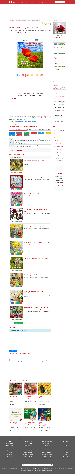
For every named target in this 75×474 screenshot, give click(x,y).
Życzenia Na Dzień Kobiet (28, 454)
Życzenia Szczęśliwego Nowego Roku (43, 423)
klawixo (56, 130)
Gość (55, 72)
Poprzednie (27, 40)
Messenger (19, 132)
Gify (24, 2)
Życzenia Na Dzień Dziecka (28, 458)
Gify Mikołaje (9, 452)
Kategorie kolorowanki (58, 146)
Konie (61, 188)
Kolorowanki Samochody (47, 449)
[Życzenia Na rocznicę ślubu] (15, 414)
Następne (33, 40)
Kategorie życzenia (58, 144)
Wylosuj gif (60, 35)
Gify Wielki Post (58, 85)
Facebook (12, 132)
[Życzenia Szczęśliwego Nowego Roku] (44, 414)
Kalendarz (66, 449)
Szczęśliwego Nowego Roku (59, 182)
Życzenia (28, 2)
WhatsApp (27, 132)
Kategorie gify (58, 143)
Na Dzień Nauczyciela (59, 180)
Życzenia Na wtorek (45, 117)
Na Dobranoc (61, 166)
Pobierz (20, 95)
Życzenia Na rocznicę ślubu (14, 423)
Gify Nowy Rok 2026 (58, 88)
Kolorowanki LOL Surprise (47, 454)
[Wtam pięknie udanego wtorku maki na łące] (30, 55)
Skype (12, 135)
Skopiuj (18, 129)
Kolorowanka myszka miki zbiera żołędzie (59, 62)
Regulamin (66, 452)
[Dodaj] (41, 2)
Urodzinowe (61, 176)
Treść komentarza (12, 341)
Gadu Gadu (48, 132)
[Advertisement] (37, 11)
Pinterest (19, 135)
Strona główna (65, 441)
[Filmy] (39, 2)
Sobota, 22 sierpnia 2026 (59, 96)
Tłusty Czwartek (57, 168)
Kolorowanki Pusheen (47, 447)
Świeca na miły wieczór (58, 41)
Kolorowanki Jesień (47, 445)
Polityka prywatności (66, 458)
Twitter (41, 132)
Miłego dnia (62, 168)
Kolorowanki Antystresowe (47, 456)
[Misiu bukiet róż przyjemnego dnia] (59, 28)
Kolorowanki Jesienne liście (47, 458)
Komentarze (32, 95)
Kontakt (65, 454)
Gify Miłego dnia (9, 447)
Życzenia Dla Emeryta (28, 452)
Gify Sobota (9, 441)
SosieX (56, 133)
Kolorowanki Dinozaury (46, 452)
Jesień (63, 188)
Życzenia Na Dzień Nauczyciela (30, 423)
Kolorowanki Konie (46, 443)
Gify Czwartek (9, 450)
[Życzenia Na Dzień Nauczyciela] (30, 414)
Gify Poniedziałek (9, 458)
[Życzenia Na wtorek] (15, 389)
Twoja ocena (11, 336)
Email (27, 135)
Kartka (26, 95)
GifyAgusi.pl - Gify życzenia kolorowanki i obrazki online (37, 470)
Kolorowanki (35, 2)
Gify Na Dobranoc (9, 443)
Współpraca (65, 456)
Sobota (57, 166)
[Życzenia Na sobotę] (30, 389)
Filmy (66, 450)
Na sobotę (57, 176)
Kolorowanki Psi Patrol (47, 450)
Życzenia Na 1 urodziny (28, 456)
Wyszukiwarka (65, 460)
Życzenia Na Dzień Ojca (28, 450)
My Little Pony (56, 188)
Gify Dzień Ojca (9, 454)
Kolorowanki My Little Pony (47, 441)
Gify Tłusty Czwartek (9, 445)
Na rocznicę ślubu (59, 178)
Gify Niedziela (9, 456)
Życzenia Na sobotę (28, 397)
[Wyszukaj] (64, 2)
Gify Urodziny (9, 449)
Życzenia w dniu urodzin (58, 50)
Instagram (34, 132)
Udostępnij (40, 95)
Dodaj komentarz (13, 350)
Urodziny (59, 170)
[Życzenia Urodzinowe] (44, 389)
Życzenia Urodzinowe (42, 397)
